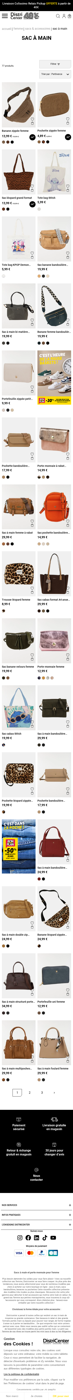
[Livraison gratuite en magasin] (54, 1119)
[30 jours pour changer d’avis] (54, 1144)
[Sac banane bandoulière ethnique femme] (39, 276)
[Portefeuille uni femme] (39, 1013)
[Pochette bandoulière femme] (39, 812)
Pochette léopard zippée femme (16, 800)
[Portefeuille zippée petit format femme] (3, 410)
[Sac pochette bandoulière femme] (39, 544)
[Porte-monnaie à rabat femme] (39, 477)
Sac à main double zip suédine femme (15, 934)
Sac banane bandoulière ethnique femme (51, 264)
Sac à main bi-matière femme (15, 331)
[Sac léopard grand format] (3, 209)
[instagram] (19, 1237)
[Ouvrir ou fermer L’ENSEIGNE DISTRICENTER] (70, 1225)
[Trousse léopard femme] (3, 611)
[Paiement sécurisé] (18, 1119)
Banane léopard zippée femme (51, 934)
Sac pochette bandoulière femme (52, 532)
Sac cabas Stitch (11, 733)
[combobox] (55, 74)
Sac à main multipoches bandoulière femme (16, 1068)
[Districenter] (16, 16)
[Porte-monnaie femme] (39, 678)
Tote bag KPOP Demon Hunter (15, 264)
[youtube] (53, 1237)
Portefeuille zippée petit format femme (16, 398)
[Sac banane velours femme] (3, 678)
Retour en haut (14, 1101)
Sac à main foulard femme (53, 1068)
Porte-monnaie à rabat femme (50, 465)
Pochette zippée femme (51, 130)
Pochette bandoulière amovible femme (15, 465)
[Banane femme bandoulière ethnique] (39, 343)
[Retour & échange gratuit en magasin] (19, 1144)
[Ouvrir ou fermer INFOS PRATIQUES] (70, 1215)
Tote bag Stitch (46, 197)
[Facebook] (28, 1237)
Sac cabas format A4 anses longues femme (53, 599)
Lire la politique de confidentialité (21, 1374)
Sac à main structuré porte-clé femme (18, 1001)
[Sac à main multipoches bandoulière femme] (3, 1079)
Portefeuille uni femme (51, 1001)
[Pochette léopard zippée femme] (3, 812)
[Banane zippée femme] (3, 142)
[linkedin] (36, 1237)
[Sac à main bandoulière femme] (39, 745)
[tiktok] (45, 1237)
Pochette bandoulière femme (50, 800)
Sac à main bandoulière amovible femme (51, 867)
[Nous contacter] (36, 1170)
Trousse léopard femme (16, 599)
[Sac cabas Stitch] (3, 745)
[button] (54, 16)
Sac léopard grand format (17, 197)
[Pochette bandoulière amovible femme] (3, 477)
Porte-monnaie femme (50, 666)
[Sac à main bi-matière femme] (3, 343)
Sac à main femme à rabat (17, 532)
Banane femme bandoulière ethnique (54, 331)
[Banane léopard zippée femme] (39, 946)
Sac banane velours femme (18, 666)
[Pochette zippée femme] (39, 142)
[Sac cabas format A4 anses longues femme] (39, 611)
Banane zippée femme (15, 130)
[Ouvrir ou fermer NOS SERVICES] (70, 1205)
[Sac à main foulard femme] (39, 1079)
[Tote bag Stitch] (39, 209)
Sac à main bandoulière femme (51, 733)
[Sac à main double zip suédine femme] (3, 946)
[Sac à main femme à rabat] (3, 544)
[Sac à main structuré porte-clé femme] (3, 1013)
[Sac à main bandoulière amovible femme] (39, 879)
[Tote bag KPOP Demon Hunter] (3, 276)
